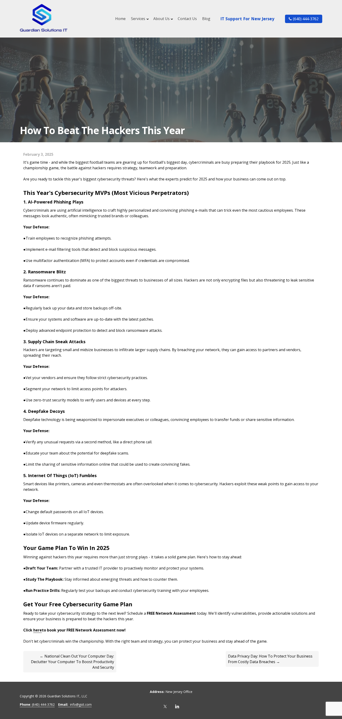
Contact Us (187, 18)
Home (120, 18)
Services (138, 18)
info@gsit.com (75, 704)
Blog (206, 18)
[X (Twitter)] (165, 706)
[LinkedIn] (177, 706)
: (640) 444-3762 (37, 704)
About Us (161, 18)
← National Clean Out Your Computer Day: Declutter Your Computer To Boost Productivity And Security (72, 662)
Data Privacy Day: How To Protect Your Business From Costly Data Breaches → (270, 659)
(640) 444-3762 (306, 18)
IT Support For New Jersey (247, 18)
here (37, 630)
